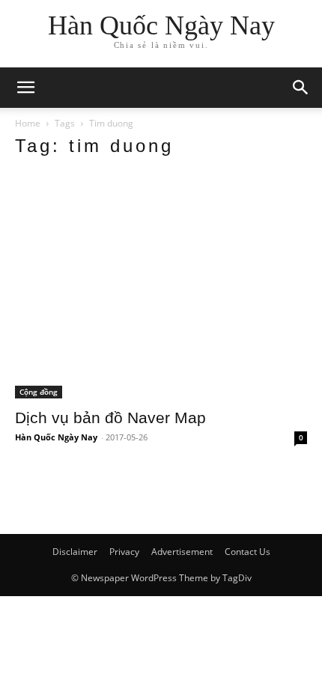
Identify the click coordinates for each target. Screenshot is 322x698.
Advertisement (182, 551)
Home (27, 123)
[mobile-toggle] (25, 87)
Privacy (124, 551)
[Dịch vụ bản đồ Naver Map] (161, 285)
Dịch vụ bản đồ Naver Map (110, 417)
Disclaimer (74, 551)
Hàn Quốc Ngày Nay (56, 437)
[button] (301, 87)
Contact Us (247, 551)
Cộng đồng (38, 391)
